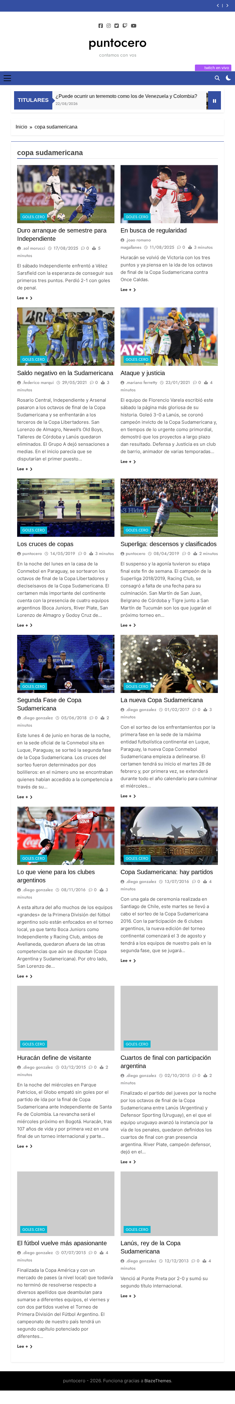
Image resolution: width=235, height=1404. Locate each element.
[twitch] (125, 26)
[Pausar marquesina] (214, 100)
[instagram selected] (109, 26)
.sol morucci (33, 248)
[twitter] (117, 26)
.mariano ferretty (141, 382)
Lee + (22, 298)
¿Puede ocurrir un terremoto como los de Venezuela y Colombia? (108, 96)
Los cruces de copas (45, 544)
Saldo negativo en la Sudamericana (65, 373)
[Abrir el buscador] (217, 78)
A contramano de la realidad (169, 5)
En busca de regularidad (154, 230)
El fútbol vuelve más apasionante (62, 1243)
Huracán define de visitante (54, 1057)
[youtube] (133, 26)
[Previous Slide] (218, 5)
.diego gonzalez (37, 718)
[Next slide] (227, 5)
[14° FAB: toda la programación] (199, 101)
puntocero (117, 42)
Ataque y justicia (143, 373)
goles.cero (33, 217)
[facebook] (101, 26)
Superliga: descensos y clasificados (169, 544)
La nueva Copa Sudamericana (162, 700)
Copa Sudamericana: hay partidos (167, 872)
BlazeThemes (157, 1380)
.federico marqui (38, 382)
